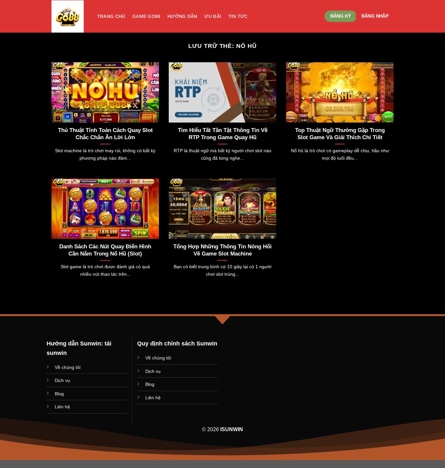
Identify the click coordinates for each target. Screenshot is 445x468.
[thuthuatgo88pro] (67, 16)
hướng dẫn (182, 16)
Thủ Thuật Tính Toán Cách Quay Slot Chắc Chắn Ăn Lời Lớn (105, 133)
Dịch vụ (62, 380)
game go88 (146, 16)
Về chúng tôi (67, 367)
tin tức (238, 16)
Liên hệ (62, 406)
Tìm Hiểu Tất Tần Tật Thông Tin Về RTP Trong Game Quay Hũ (222, 133)
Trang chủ (111, 16)
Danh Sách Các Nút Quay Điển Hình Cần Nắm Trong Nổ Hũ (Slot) (105, 250)
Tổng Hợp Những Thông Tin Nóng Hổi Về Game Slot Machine (222, 250)
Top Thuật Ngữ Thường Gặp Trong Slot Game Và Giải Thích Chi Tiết (340, 133)
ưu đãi (212, 16)
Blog (59, 393)
